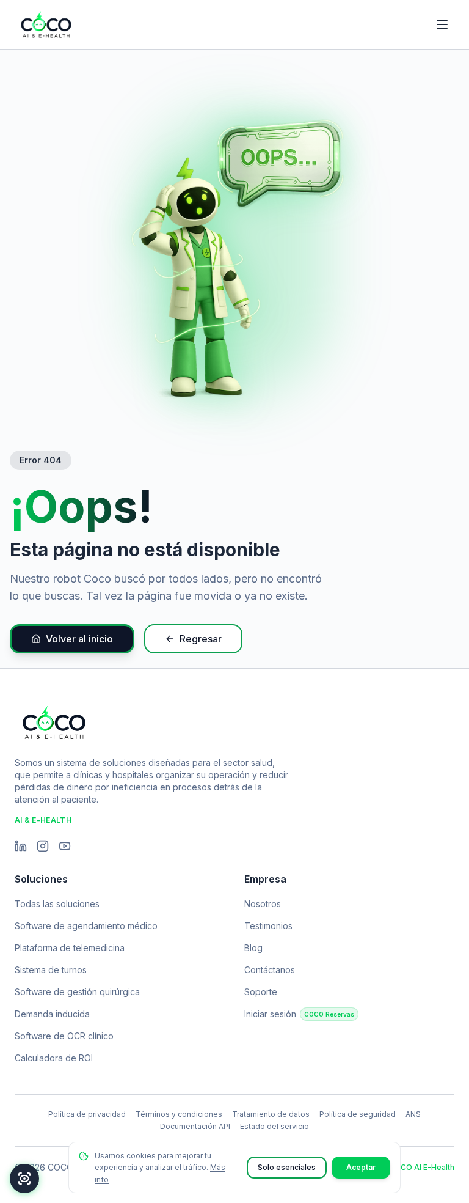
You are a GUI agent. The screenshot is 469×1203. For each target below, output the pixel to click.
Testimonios (268, 926)
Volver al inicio (79, 639)
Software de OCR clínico (64, 1036)
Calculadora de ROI (54, 1058)
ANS (413, 1114)
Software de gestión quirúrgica (77, 992)
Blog (253, 948)
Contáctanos (269, 970)
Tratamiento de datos (271, 1114)
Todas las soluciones (57, 904)
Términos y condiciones (179, 1114)
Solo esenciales (287, 1167)
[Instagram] (43, 846)
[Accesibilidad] (24, 1178)
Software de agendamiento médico (86, 926)
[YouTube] (65, 846)
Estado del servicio (274, 1126)
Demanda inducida (52, 1014)
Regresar (201, 639)
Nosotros (262, 904)
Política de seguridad (357, 1114)
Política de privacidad (87, 1114)
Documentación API (195, 1126)
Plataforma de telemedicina (70, 948)
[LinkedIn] (21, 846)
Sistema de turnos (51, 970)
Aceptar (361, 1167)
